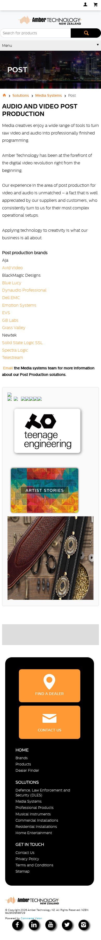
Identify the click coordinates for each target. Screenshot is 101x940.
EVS (6, 312)
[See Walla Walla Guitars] (10, 399)
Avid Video (12, 267)
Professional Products (35, 808)
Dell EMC (11, 297)
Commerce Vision (31, 918)
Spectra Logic (15, 350)
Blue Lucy (11, 282)
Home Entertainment (34, 833)
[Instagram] (83, 925)
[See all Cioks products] (27, 399)
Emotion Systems (19, 305)
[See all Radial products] (23, 399)
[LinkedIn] (34, 925)
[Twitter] (67, 925)
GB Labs (10, 320)
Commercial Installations (37, 820)
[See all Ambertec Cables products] (40, 399)
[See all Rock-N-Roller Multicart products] (35, 399)
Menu (7, 45)
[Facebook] (17, 925)
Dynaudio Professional (24, 290)
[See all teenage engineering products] (82, 471)
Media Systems (29, 801)
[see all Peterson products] (19, 399)
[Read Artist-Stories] (87, 479)
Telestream (12, 357)
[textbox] (35, 33)
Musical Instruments (33, 814)
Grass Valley (13, 327)
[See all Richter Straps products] (31, 399)
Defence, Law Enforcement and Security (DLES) (43, 792)
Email (8, 368)
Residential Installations (36, 827)
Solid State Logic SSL (22, 342)
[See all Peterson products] (16, 399)
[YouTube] (50, 925)
